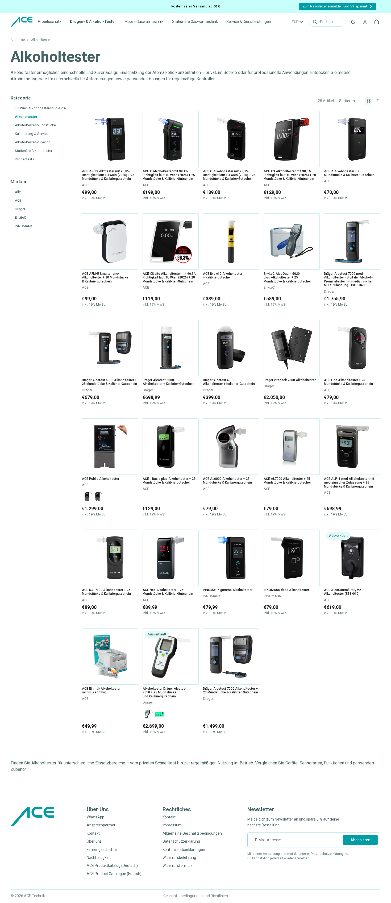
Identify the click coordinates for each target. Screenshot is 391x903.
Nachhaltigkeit (99, 857)
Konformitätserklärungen (184, 849)
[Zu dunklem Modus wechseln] (353, 22)
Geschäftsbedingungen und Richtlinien (195, 896)
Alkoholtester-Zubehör (32, 142)
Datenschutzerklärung (181, 841)
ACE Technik (34, 896)
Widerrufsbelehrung (179, 857)
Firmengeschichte (102, 849)
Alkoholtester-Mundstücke (35, 125)
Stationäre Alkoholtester (33, 151)
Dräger (20, 209)
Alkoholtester (26, 117)
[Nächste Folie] (132, 139)
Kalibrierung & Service (31, 134)
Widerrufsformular (178, 865)
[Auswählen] (130, 367)
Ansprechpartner (101, 825)
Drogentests (24, 159)
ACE (18, 200)
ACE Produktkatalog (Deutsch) (112, 865)
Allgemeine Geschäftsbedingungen (192, 833)
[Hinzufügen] (130, 159)
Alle (18, 192)
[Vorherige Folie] (88, 139)
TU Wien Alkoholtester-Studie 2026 (41, 108)
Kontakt (93, 833)
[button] (349, 101)
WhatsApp (95, 817)
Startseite (18, 40)
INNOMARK (23, 226)
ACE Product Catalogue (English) (114, 874)
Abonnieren (360, 840)
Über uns (94, 841)
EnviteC (20, 217)
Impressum (172, 825)
